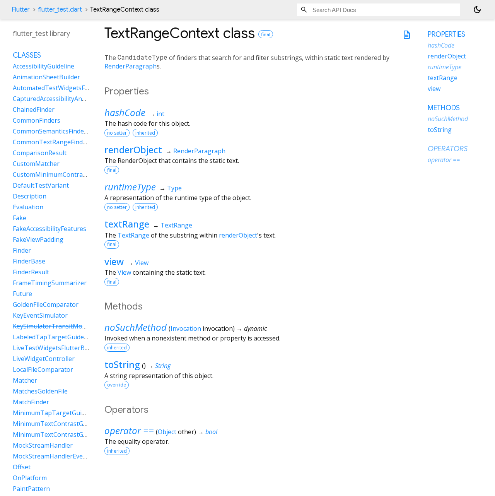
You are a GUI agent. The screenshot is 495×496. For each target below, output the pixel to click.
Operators (448, 149)
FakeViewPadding (38, 239)
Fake (19, 218)
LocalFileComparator (43, 369)
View (141, 262)
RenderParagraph (130, 66)
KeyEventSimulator (40, 315)
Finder (22, 250)
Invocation (186, 328)
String (163, 365)
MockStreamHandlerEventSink (57, 456)
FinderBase (29, 261)
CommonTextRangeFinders (52, 142)
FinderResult (31, 272)
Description (29, 196)
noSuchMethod (135, 327)
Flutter (21, 10)
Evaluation (28, 207)
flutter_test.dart (60, 10)
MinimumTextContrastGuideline (59, 423)
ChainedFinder (34, 109)
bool (211, 432)
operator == (129, 430)
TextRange (176, 225)
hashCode (124, 112)
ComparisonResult (40, 153)
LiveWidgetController (44, 358)
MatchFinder (31, 402)
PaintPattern (31, 488)
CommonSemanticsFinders (51, 131)
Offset (22, 467)
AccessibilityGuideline (43, 66)
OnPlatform (30, 478)
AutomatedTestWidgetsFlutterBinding (68, 88)
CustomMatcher (36, 163)
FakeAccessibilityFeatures (49, 228)
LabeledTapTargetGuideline (53, 337)
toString (122, 364)
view (114, 261)
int (160, 113)
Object (167, 432)
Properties (446, 34)
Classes (27, 55)
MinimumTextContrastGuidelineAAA (65, 434)
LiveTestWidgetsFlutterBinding (58, 348)
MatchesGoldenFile (40, 391)
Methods (444, 108)
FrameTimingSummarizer (50, 283)
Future (22, 293)
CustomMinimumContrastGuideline (64, 174)
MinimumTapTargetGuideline (56, 413)
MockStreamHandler (43, 445)
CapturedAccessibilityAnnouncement (66, 98)
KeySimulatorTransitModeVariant (62, 326)
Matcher (25, 380)
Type (174, 188)
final (265, 34)
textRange (126, 223)
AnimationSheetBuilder (46, 77)
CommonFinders (36, 120)
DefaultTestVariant (41, 185)
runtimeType (130, 186)
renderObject (133, 149)
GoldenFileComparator (46, 304)
